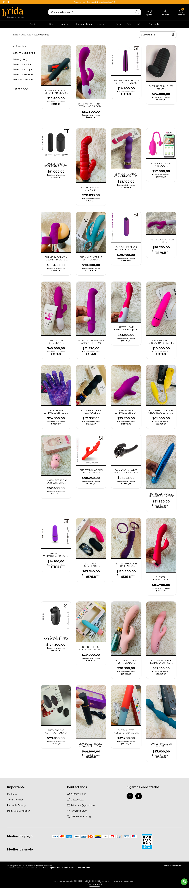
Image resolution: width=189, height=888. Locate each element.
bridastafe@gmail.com (83, 805)
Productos (35, 24)
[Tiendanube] (172, 866)
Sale (129, 24)
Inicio (15, 34)
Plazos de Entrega (16, 805)
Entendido (94, 884)
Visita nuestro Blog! (81, 816)
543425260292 (78, 794)
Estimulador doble (22, 64)
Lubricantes (83, 24)
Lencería (63, 24)
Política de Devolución (18, 811)
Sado (119, 24)
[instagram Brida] (4, 2)
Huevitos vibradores (23, 79)
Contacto (154, 24)
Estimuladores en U (23, 74)
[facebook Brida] (8, 2)
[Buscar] (136, 12)
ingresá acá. (55, 868)
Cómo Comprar (15, 799)
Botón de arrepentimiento (77, 868)
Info (139, 24)
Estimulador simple (22, 69)
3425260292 (77, 799)
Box (51, 24)
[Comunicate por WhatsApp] (184, 881)
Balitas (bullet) (20, 59)
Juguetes (103, 24)
